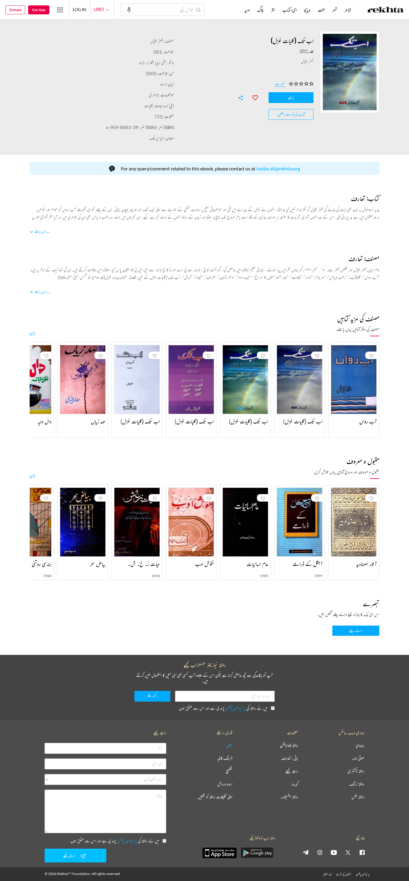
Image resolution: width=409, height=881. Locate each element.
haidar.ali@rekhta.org (278, 168)
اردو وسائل (224, 784)
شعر (334, 10)
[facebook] (362, 852)
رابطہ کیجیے (291, 771)
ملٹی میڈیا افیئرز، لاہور (152, 62)
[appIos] (219, 852)
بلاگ (260, 10)
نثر (273, 10)
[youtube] (334, 852)
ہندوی (360, 745)
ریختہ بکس (358, 797)
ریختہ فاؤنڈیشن (289, 745)
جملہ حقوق (327, 874)
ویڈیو (307, 10)
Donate (15, 9)
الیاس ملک (156, 138)
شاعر (347, 10)
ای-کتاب (289, 10)
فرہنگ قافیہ (224, 758)
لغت (321, 10)
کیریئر (294, 784)
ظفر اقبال (156, 41)
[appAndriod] (257, 852)
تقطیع (229, 771)
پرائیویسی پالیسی (235, 708)
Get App (39, 9)
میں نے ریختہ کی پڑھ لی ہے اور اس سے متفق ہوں (223, 708)
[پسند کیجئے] (252, 97)
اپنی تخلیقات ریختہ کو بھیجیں (215, 797)
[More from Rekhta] (59, 9)
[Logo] (385, 10)
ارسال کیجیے (69, 855)
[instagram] (320, 852)
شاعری (153, 95)
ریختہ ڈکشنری (356, 771)
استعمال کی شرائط (344, 874)
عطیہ (229, 745)
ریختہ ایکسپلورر (289, 797)
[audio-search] (129, 9)
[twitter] (348, 852)
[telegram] (305, 852)
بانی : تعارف (289, 758)
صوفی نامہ (358, 758)
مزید (32, 332)
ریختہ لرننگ (356, 784)
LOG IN (79, 9)
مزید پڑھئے (40, 231)
